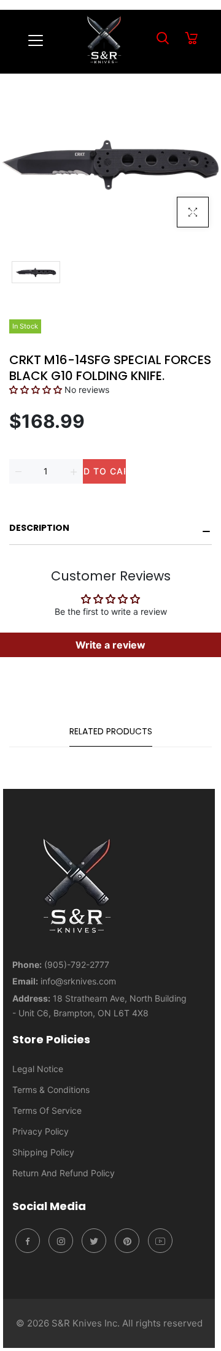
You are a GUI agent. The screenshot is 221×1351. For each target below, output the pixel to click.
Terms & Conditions (51, 1089)
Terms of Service (47, 1110)
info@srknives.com (78, 981)
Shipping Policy (43, 1152)
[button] (35, 389)
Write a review (110, 645)
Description (39, 528)
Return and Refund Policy (63, 1173)
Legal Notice (37, 1069)
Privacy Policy (40, 1131)
